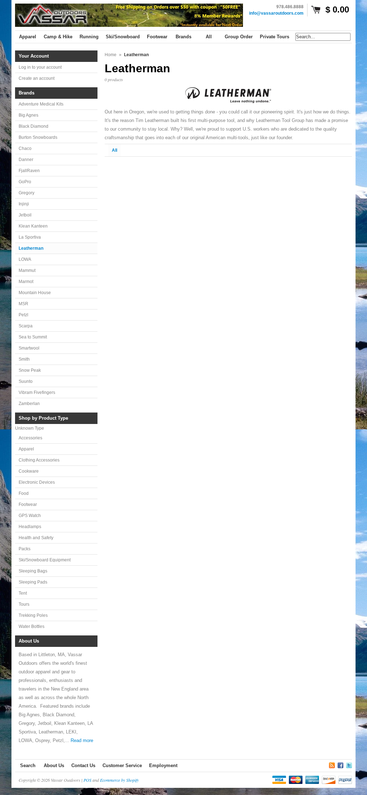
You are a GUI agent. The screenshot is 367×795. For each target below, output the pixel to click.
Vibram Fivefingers (37, 392)
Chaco (25, 148)
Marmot (26, 281)
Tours (24, 604)
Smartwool (29, 348)
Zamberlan (29, 403)
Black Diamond (33, 126)
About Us (54, 765)
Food (24, 493)
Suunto (26, 381)
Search (27, 765)
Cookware (29, 471)
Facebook (340, 764)
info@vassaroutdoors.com (276, 13)
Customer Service (122, 765)
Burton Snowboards (38, 137)
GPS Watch (30, 515)
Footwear (28, 504)
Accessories (30, 437)
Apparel (26, 449)
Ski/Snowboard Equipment (45, 559)
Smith (24, 359)
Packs (24, 548)
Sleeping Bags (33, 571)
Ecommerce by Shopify (119, 780)
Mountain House (35, 292)
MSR (23, 303)
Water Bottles (31, 626)
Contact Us (83, 765)
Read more (82, 740)
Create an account (36, 78)
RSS (332, 764)
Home (110, 54)
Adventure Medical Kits (41, 104)
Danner (26, 159)
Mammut (27, 270)
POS (87, 780)
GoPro (25, 181)
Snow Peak (30, 370)
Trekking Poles (33, 615)
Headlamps (30, 526)
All (114, 150)
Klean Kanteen (33, 226)
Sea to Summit (33, 337)
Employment (163, 765)
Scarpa (26, 325)
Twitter (349, 764)
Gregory (26, 192)
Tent (23, 593)
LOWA (25, 259)
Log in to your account (40, 67)
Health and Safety (36, 537)
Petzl (23, 314)
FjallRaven (29, 170)
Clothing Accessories (39, 460)
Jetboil (25, 215)
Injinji (24, 203)
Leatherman (31, 248)
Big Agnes (28, 115)
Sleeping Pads (33, 582)
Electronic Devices (37, 482)
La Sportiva (30, 237)
